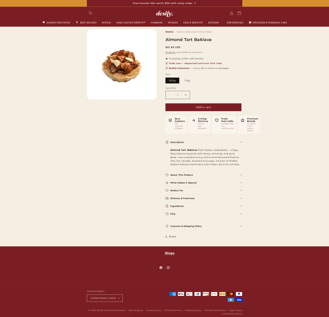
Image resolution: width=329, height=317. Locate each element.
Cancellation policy (232, 313)
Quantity (170, 88)
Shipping (170, 52)
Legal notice (235, 310)
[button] (90, 13)
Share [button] (172, 236)
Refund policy (136, 310)
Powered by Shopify (114, 310)
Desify (100, 310)
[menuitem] (56, 22)
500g (172, 80)
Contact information (215, 310)
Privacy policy (153, 310)
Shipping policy (193, 310)
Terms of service (173, 310)
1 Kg (187, 80)
